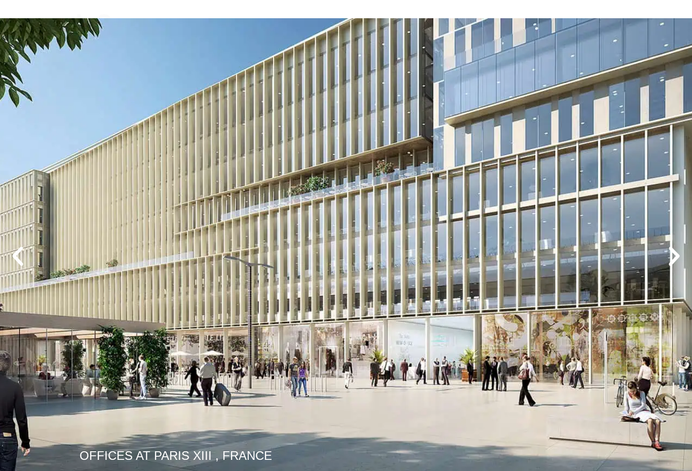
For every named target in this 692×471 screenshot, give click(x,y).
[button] (17, 256)
